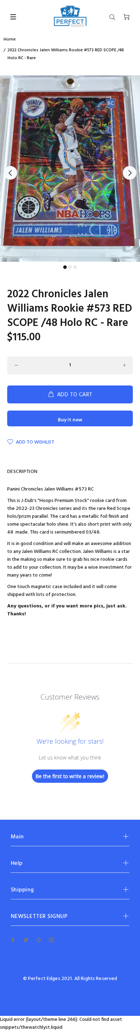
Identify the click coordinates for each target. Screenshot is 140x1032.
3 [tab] (75, 267)
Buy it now (70, 420)
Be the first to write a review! (70, 776)
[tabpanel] (70, 168)
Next (129, 173)
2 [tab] (70, 267)
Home (10, 39)
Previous (10, 173)
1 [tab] (65, 267)
